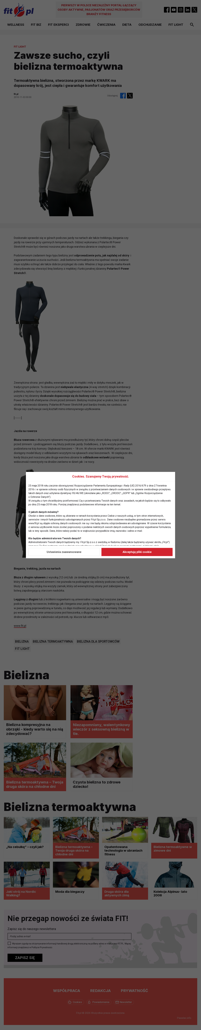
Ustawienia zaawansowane (64, 552)
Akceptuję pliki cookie (137, 552)
